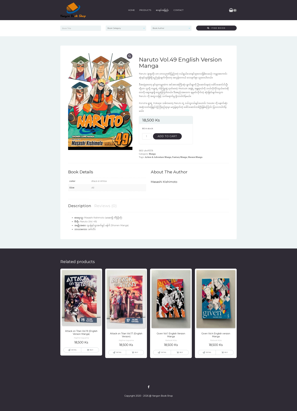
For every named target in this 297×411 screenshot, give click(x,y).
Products (145, 10)
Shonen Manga (195, 157)
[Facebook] (148, 387)
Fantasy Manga (179, 157)
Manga (152, 153)
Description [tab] (79, 206)
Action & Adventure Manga (158, 157)
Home (131, 10)
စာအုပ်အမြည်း (162, 10)
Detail (74, 350)
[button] (129, 56)
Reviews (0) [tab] (105, 206)
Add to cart (167, 136)
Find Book (217, 28)
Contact (178, 10)
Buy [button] (91, 350)
